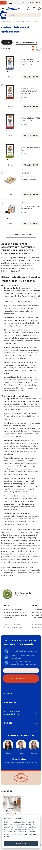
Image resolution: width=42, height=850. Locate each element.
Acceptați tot (21, 843)
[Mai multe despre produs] (10, 63)
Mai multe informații (29, 834)
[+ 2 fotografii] (10, 122)
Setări (6, 837)
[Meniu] (2, 8)
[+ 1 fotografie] (10, 92)
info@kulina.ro (21, 759)
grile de (14, 573)
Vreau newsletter (21, 678)
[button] (21, 42)
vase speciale (34, 573)
